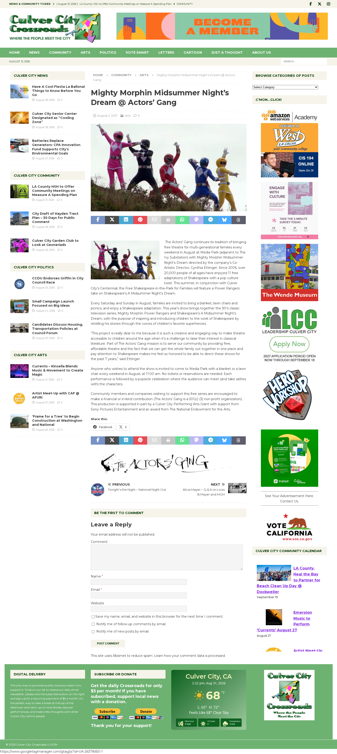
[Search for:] (304, 61)
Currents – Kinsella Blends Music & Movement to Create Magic (57, 370)
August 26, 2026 (45, 249)
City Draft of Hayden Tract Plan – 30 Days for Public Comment (55, 218)
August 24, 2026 (45, 310)
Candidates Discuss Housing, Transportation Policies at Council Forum (57, 328)
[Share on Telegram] (210, 220)
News (34, 52)
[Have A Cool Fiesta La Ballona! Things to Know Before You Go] (19, 91)
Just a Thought (227, 52)
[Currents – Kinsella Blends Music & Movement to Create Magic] (19, 371)
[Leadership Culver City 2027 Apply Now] (289, 360)
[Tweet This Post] (112, 220)
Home (14, 52)
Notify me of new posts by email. (122, 631)
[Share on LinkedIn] (126, 220)
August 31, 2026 (45, 199)
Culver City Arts (30, 355)
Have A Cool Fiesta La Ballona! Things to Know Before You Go (58, 91)
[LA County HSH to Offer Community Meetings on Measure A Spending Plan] (19, 191)
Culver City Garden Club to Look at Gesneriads (55, 243)
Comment (99, 542)
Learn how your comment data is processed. (190, 656)
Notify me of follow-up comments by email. (131, 624)
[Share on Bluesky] (225, 220)
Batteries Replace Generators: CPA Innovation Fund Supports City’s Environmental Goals (56, 147)
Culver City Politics (34, 267)
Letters (166, 52)
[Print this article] (168, 220)
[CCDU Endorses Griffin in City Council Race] (19, 283)
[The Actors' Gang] (168, 471)
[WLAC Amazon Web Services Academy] (289, 175)
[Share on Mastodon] (196, 220)
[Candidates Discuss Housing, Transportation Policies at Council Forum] (19, 329)
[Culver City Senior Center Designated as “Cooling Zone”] (19, 118)
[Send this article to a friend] (154, 220)
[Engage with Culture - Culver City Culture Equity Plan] (289, 237)
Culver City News (31, 76)
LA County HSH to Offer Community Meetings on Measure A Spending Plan (54, 190)
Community (60, 52)
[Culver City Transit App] (289, 484)
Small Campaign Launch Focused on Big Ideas (53, 303)
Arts (85, 52)
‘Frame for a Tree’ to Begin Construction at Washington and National (57, 420)
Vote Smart (137, 52)
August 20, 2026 (45, 338)
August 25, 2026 (45, 287)
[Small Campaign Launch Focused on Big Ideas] (19, 306)
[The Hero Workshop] (289, 422)
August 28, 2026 (45, 100)
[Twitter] (320, 4)
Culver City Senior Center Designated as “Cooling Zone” (54, 118)
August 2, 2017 (107, 115)
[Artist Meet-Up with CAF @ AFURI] (19, 398)
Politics (108, 52)
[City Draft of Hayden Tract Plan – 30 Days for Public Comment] (19, 218)
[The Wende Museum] (289, 299)
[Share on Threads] (239, 220)
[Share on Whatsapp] (182, 220)
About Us (261, 52)
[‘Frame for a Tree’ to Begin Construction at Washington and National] (19, 421)
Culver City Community (37, 175)
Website (97, 603)
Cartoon (193, 52)
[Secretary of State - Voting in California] (289, 538)
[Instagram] (329, 4)
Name (96, 576)
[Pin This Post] (140, 220)
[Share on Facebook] (98, 220)
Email (96, 590)
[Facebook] (311, 4)
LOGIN (52, 744)
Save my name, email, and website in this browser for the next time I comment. (159, 616)
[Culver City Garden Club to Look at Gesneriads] (19, 245)
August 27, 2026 (45, 158)
